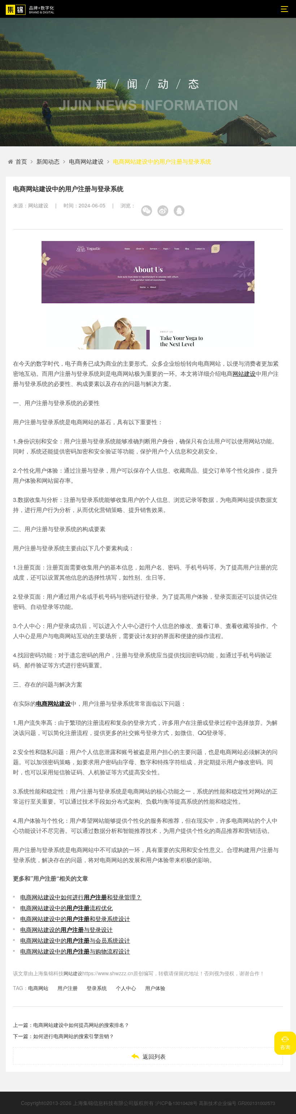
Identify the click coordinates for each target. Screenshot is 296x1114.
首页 (21, 161)
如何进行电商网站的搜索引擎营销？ (73, 1036)
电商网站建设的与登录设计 (66, 929)
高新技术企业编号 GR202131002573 (237, 1103)
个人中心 (126, 988)
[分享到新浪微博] (162, 210)
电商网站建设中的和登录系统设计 (75, 919)
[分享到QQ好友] (179, 210)
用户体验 (155, 988)
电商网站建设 (86, 161)
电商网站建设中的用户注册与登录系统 (162, 161)
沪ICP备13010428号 (176, 1103)
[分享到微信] (146, 210)
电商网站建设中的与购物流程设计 (75, 951)
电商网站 (38, 988)
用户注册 (67, 988)
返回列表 (148, 1056)
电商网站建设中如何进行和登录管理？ (81, 897)
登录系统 (97, 988)
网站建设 (244, 373)
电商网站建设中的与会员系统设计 (75, 940)
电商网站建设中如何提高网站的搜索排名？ (81, 1024)
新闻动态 (48, 161)
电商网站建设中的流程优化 (66, 908)
